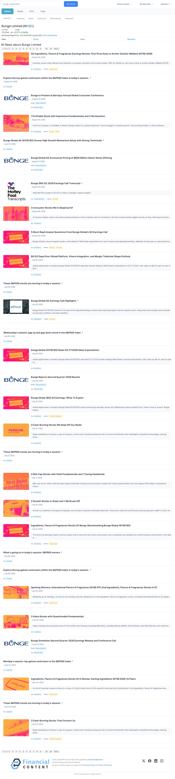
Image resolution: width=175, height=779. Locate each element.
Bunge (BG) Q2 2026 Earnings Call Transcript (57, 183)
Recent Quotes (123, 4)
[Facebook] (149, 763)
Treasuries (69, 18)
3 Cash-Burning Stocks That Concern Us (53, 720)
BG (31, 26)
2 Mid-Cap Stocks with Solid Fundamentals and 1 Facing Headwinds (68, 474)
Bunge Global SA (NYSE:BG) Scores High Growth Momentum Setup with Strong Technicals (53, 140)
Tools (42, 11)
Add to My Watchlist (50, 35)
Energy (51, 131)
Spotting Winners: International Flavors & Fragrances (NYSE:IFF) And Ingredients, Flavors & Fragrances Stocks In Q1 (94, 587)
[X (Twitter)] (143, 763)
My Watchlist (145, 4)
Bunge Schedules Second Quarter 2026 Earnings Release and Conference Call (73, 640)
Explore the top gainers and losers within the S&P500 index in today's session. (47, 78)
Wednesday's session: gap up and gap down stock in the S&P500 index (43, 332)
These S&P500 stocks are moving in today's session (33, 283)
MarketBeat (37, 319)
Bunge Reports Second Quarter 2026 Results (55, 377)
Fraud (57, 131)
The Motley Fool (39, 199)
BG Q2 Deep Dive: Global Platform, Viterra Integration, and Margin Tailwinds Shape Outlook (80, 256)
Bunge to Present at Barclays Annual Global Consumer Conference (67, 95)
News (31, 18)
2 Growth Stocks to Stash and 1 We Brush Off (55, 501)
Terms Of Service (105, 765)
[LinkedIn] (155, 763)
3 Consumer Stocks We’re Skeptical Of (52, 207)
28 (46, 49)
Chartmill (9, 86)
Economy (59, 247)
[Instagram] (161, 763)
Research (131, 39)
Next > (56, 49)
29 (51, 49)
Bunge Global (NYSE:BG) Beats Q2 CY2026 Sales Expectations (65, 350)
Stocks (20, 11)
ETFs (32, 11)
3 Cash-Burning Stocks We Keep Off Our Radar (56, 425)
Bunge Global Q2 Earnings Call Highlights (55, 300)
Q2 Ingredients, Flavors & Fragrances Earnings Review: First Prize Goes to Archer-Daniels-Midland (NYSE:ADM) (91, 53)
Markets (7, 11)
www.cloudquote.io (95, 759)
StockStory (37, 69)
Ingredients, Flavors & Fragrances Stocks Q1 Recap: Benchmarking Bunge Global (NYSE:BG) (81, 525)
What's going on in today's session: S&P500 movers (33, 552)
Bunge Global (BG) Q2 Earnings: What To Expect (57, 397)
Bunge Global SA (41, 103)
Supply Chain (53, 69)
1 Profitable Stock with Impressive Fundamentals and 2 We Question (68, 116)
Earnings (55, 199)
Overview (20, 18)
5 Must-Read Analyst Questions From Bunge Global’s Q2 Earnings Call (69, 232)
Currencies (41, 18)
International (55, 18)
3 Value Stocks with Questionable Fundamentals (57, 616)
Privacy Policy (89, 765)
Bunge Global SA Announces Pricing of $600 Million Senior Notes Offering (71, 157)
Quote (36, 39)
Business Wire (38, 107)
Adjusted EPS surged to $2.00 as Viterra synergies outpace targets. (62, 193)
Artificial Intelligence (55, 416)
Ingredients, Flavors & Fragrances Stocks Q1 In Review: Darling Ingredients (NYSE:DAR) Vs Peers (83, 679)
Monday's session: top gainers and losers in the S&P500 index (38, 661)
